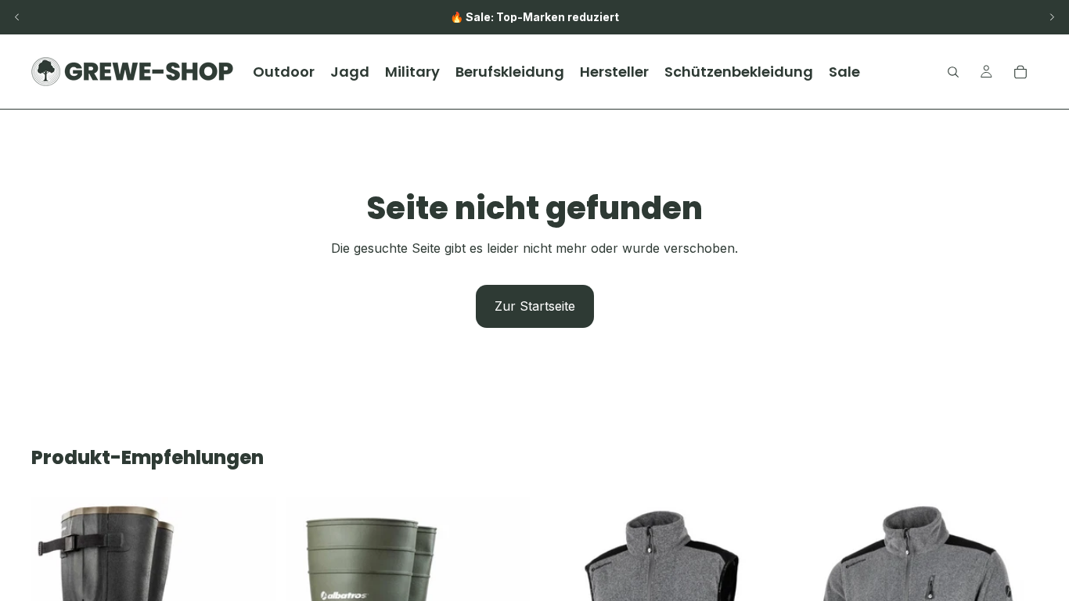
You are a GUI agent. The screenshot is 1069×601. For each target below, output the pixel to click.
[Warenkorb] (1020, 72)
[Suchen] (953, 72)
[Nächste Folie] (1052, 17)
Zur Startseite (535, 306)
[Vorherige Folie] (17, 17)
